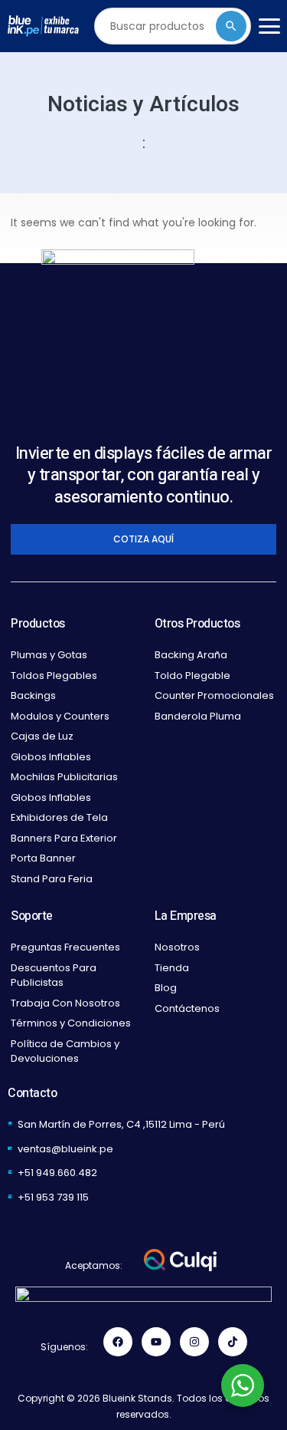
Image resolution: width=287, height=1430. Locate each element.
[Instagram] (194, 1341)
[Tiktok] (232, 1341)
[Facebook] (117, 1341)
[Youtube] (156, 1341)
